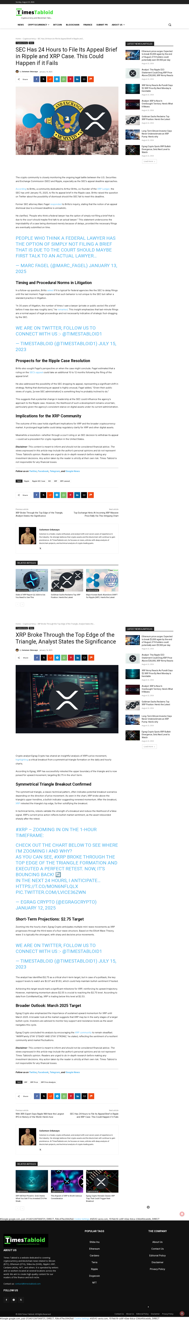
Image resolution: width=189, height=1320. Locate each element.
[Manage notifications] (182, 1313)
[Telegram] (57, 79)
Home (18, 38)
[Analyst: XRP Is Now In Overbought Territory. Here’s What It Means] (133, 105)
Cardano (94, 1255)
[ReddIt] (50, 79)
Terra (94, 1262)
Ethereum (94, 1248)
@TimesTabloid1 (82, 334)
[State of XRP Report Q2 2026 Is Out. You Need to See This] (32, 580)
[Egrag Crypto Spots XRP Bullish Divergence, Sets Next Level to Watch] (133, 150)
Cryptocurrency (29, 38)
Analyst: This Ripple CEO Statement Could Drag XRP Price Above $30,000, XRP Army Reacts (157, 72)
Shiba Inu (94, 1241)
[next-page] (22, 604)
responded (56, 204)
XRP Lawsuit (65, 481)
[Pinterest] (70, 79)
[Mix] (91, 79)
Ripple (26, 481)
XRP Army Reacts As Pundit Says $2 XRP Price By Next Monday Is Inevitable (157, 88)
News (31, 43)
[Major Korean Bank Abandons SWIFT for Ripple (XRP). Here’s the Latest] (102, 580)
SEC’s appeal (36, 372)
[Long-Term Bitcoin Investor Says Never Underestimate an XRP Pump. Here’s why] (133, 135)
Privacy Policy (157, 1269)
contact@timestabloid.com (28, 1283)
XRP (55, 481)
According (21, 188)
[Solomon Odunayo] (17, 71)
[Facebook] (36, 79)
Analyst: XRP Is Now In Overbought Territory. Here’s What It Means (157, 104)
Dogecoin (94, 1275)
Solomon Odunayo (30, 71)
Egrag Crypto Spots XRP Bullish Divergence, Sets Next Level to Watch (156, 149)
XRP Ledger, (104, 188)
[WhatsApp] (64, 79)
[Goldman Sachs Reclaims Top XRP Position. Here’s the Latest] (67, 580)
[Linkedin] (77, 79)
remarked (63, 309)
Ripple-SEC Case (38, 481)
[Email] (84, 79)
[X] (43, 79)
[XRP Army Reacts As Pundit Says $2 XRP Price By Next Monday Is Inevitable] (133, 89)
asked (50, 290)
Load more (148, 161)
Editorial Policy (157, 1255)
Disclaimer (157, 1262)
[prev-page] (17, 604)
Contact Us (157, 1248)
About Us (157, 1241)
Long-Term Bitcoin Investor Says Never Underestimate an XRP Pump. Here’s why (157, 134)
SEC (49, 481)
